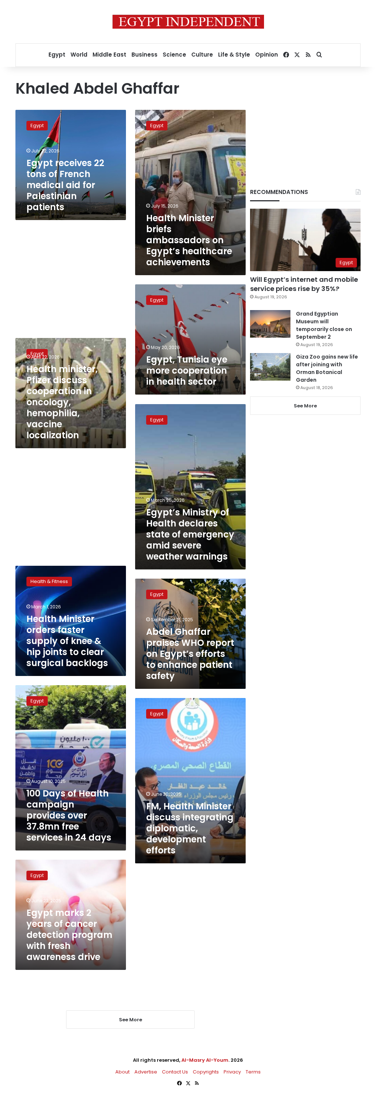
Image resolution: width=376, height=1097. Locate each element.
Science (174, 54)
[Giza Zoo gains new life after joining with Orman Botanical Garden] (270, 367)
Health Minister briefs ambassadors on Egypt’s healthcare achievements (189, 240)
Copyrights (206, 1071)
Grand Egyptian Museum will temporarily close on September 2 (324, 325)
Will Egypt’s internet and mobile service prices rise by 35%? (304, 284)
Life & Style (234, 54)
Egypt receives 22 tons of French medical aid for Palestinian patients (65, 185)
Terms (253, 1071)
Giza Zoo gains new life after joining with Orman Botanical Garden (327, 368)
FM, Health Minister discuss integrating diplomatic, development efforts (190, 828)
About (122, 1071)
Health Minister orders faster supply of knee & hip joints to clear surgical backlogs (67, 641)
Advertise (145, 1071)
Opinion (266, 54)
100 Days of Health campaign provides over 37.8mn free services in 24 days (68, 815)
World (78, 54)
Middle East (109, 54)
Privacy (232, 1071)
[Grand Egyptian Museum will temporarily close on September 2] (270, 324)
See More (305, 405)
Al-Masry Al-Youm (204, 1060)
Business (144, 54)
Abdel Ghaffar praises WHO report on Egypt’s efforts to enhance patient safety (190, 654)
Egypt (56, 54)
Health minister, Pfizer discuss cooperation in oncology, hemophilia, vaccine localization (62, 402)
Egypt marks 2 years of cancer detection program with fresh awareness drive (69, 935)
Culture (202, 54)
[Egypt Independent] (188, 22)
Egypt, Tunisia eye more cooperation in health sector (186, 370)
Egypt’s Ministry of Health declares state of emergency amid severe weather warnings (190, 534)
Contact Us (175, 1071)
